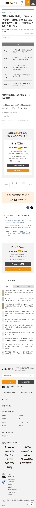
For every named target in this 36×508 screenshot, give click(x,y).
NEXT (30, 185)
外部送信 (10, 494)
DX (19, 418)
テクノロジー (22, 425)
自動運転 (4, 37)
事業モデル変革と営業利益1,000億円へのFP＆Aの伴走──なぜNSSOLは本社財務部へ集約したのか (19, 339)
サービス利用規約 (12, 489)
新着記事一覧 (6, 406)
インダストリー (6, 422)
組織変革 (4, 418)
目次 (18, 44)
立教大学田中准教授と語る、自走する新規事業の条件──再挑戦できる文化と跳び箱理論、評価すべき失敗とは (19, 327)
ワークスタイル (6, 425)
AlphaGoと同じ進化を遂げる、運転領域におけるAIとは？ (22, 84)
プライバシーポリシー (13, 492)
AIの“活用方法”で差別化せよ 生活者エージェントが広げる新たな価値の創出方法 (19, 320)
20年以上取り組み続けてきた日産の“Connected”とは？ (22, 51)
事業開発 (4, 415)
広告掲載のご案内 (9, 392)
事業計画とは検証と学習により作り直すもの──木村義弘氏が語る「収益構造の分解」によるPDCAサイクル (19, 313)
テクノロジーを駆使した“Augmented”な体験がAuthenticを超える (20, 67)
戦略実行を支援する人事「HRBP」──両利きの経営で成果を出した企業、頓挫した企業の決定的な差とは (19, 292)
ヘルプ (9, 474)
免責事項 (10, 484)
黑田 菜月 (16, 29)
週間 (18, 286)
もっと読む (7, 236)
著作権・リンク (11, 476)
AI (8, 37)
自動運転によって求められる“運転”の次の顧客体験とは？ (22, 58)
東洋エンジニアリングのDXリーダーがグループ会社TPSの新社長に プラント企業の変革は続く (19, 299)
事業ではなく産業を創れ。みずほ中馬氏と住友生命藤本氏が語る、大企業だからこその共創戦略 (19, 353)
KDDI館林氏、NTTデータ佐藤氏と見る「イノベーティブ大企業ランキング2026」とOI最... (18, 233)
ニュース (5, 400)
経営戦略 (21, 415)
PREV (6, 185)
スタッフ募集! (11, 479)
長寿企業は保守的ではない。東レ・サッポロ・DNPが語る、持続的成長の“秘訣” (18, 222)
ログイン (19, 170)
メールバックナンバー (19, 161)
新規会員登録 (18, 165)
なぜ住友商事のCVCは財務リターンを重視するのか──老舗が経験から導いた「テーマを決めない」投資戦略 (19, 346)
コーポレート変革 (23, 422)
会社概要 (10, 487)
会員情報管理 (11, 482)
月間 (29, 286)
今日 (7, 286)
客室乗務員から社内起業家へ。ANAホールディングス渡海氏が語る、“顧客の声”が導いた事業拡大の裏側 (19, 306)
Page (6, 51)
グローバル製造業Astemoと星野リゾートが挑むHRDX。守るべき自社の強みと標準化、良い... (18, 227)
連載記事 (4, 436)
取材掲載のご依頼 (26, 392)
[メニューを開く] (3, 3)
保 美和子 (4, 29)
